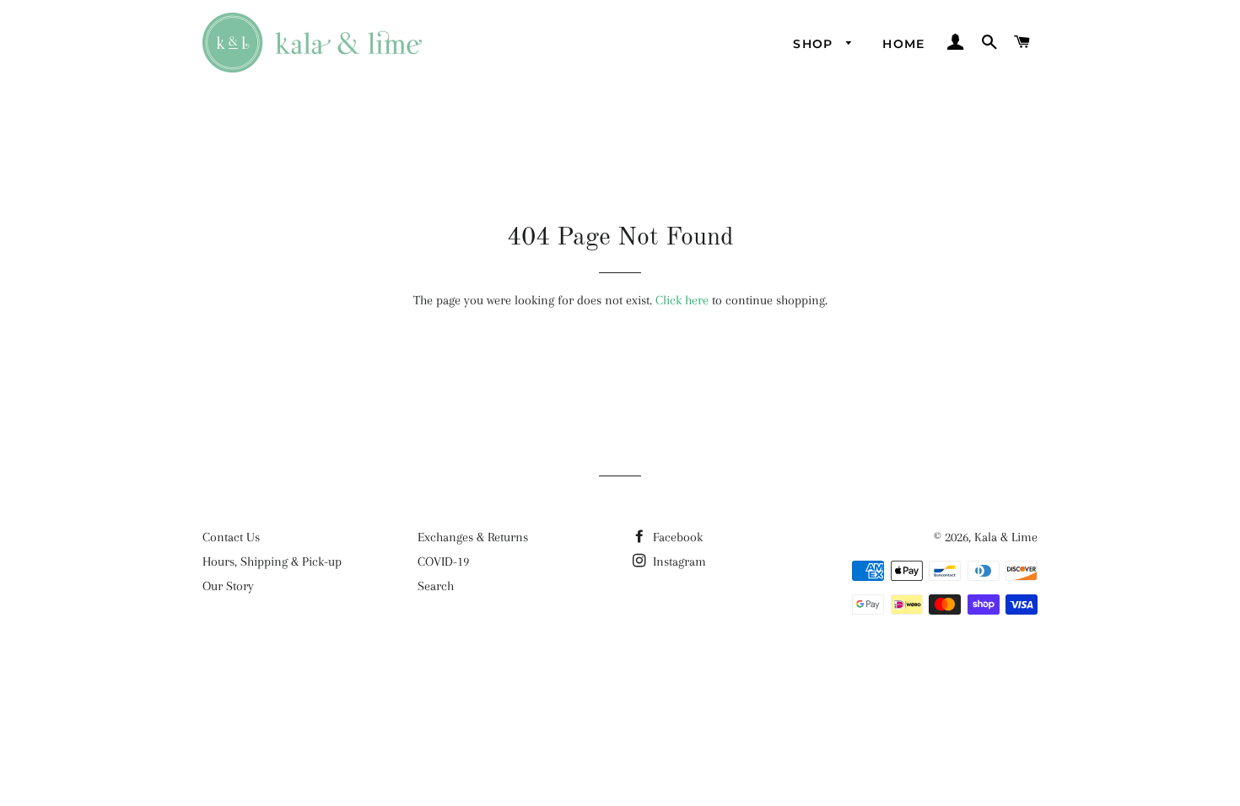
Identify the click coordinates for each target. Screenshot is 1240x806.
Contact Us (231, 537)
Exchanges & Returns (473, 537)
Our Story (228, 586)
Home (903, 43)
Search (436, 586)
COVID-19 (443, 561)
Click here (682, 300)
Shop (815, 43)
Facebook (676, 537)
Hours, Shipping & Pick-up (272, 561)
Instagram (678, 561)
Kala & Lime (1006, 537)
